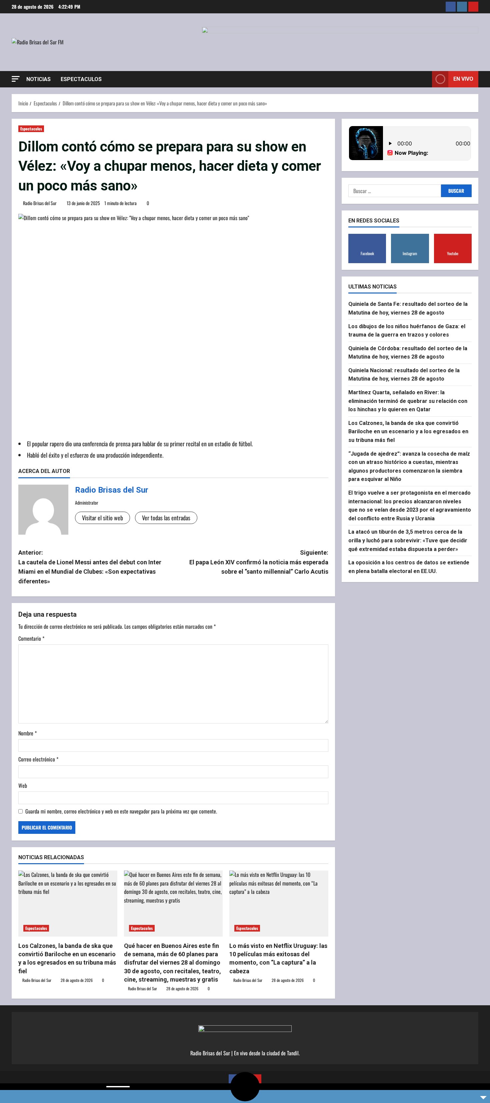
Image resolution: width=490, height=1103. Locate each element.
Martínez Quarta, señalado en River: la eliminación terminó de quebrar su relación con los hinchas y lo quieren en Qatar (407, 401)
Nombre (27, 733)
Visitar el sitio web (102, 517)
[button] (16, 79)
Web (22, 785)
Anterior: (89, 567)
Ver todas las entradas (166, 517)
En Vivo (463, 79)
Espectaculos (81, 79)
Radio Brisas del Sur (40, 202)
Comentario (31, 638)
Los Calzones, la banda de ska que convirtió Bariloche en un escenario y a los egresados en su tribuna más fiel (408, 431)
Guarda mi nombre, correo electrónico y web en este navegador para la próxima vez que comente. (121, 811)
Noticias (38, 79)
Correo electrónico (38, 759)
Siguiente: (258, 562)
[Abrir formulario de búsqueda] (425, 79)
